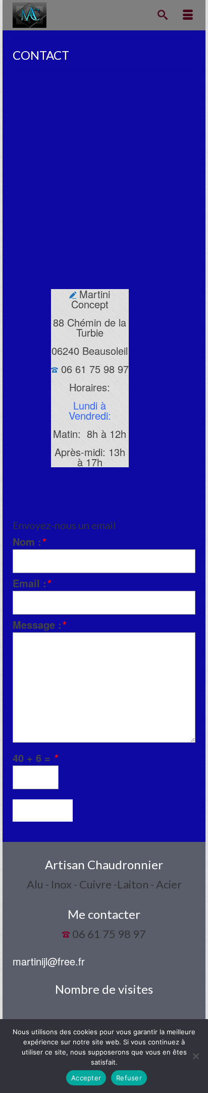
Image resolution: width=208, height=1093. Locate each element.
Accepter (86, 1078)
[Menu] (187, 15)
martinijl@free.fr (49, 961)
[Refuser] (195, 1056)
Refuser (129, 1078)
